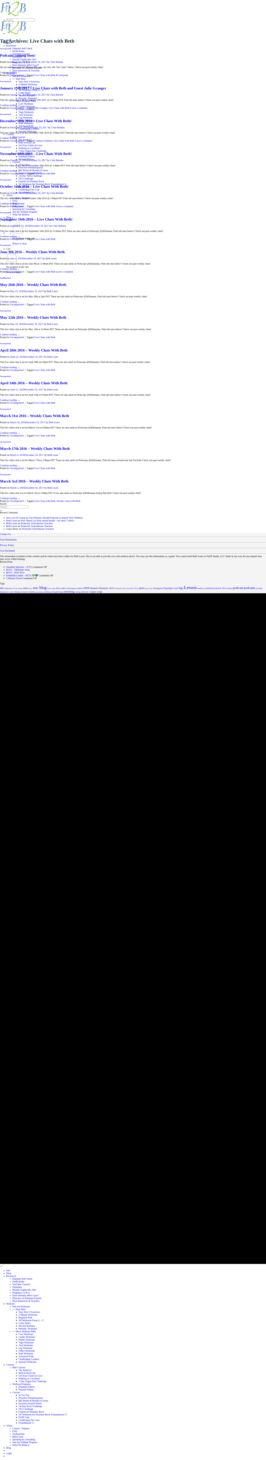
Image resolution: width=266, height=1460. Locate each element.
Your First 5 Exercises (29, 81)
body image (51, 588)
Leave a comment (78, 108)
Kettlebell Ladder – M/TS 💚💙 (22, 575)
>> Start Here (19, 79)
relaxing (17, 592)
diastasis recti (106, 588)
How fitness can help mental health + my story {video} (47, 520)
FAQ (14, 200)
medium (200, 588)
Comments (62, 75)
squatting (39, 592)
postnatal (259, 588)
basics (30, 588)
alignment (8, 588)
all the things (17, 588)
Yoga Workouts (26, 112)
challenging (71, 588)
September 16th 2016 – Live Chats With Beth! (36, 219)
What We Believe (20, 214)
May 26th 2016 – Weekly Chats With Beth (33, 285)
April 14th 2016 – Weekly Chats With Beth (33, 383)
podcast (238, 588)
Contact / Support (20, 1428)
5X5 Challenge (25, 178)
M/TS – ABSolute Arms (18, 569)
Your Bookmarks (8, 539)
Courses (10, 134)
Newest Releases (26, 1326)
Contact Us (5, 534)
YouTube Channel (21, 1284)
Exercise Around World (29, 1403)
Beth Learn (51, 258)
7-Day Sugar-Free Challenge (32, 151)
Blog (8, 1447)
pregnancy (4, 592)
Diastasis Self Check (22, 48)
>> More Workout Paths (24, 1331)
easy (124, 588)
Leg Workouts (25, 117)
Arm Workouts (25, 115)
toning (78, 592)
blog (42, 587)
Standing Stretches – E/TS (19, 567)
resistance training (28, 592)
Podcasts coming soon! (17, 55)
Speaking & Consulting (23, 209)
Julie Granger (40, 108)
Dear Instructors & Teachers (26, 70)
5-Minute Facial (14, 578)
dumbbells (118, 588)
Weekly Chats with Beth (68, 501)
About (9, 195)
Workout (10, 1303)
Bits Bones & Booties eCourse (33, 170)
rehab (11, 592)
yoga (99, 591)
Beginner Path (25, 1317)
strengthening (57, 592)
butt (58, 588)
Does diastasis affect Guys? (25, 65)
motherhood (210, 588)
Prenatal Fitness (26, 1389)
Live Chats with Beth (44, 75)
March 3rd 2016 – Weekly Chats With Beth (34, 481)
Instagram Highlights (163, 588)
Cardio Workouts (26, 1337)
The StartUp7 (25, 1370)
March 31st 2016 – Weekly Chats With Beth (34, 416)
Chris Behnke (56, 62)
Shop (8, 1273)
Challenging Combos (28, 1359)
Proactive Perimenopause (30, 167)
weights (92, 591)
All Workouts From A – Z (31, 1320)
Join (8, 1270)
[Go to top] (1, 1266)
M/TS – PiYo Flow (15, 572)
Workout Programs (21, 1384)
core (86, 588)
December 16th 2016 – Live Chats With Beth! (36, 121)
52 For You (23, 1395)
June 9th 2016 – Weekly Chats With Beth (32, 252)
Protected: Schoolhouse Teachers (37, 523)
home (151, 588)
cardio (63, 588)
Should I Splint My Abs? (24, 59)
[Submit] (7, 23)
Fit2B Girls (23, 1417)
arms (25, 588)
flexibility (130, 588)
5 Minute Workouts (27, 84)
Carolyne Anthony (43, 140)
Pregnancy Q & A (21, 1292)
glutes (142, 588)
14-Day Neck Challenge (30, 176)
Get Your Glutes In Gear (30, 145)
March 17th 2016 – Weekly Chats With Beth (35, 449)
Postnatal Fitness (26, 156)
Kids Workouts (25, 123)
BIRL (36, 588)
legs (181, 588)
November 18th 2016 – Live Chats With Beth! (36, 154)
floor (136, 588)
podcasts (249, 588)
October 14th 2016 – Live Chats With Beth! (34, 187)
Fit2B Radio (18, 51)
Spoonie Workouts (27, 1362)
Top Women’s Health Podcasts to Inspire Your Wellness (56, 517)
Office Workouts (26, 1351)
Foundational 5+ (26, 1423)
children (80, 588)
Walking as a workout (29, 148)
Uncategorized (5, 49)
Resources (11, 45)
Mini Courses (18, 1367)
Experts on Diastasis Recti (31, 181)
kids (176, 588)
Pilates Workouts (26, 1339)
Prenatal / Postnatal (27, 98)
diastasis (94, 588)
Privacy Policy (7, 545)
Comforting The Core (29, 189)
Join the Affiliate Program (24, 212)
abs (2, 588)
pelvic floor (221, 588)
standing (47, 592)
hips (146, 588)
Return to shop (19, 243)
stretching (68, 591)
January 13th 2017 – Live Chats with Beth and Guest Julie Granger (53, 88)
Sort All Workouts (21, 1306)
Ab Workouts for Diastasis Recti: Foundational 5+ (42, 184)
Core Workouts (25, 103)
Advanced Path (25, 126)
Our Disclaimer (7, 550)
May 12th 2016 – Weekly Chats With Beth (33, 317)
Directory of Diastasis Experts (26, 1298)
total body (84, 592)
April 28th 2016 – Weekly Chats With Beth (33, 350)
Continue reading (10, 72)
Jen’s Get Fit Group (15, 517)
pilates (230, 588)
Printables (17, 1287)
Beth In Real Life (26, 142)
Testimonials (18, 1434)
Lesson (190, 587)
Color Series (24, 92)
